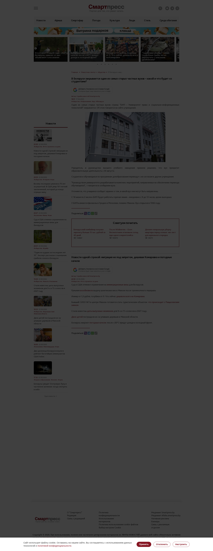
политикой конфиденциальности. (55, 546)
